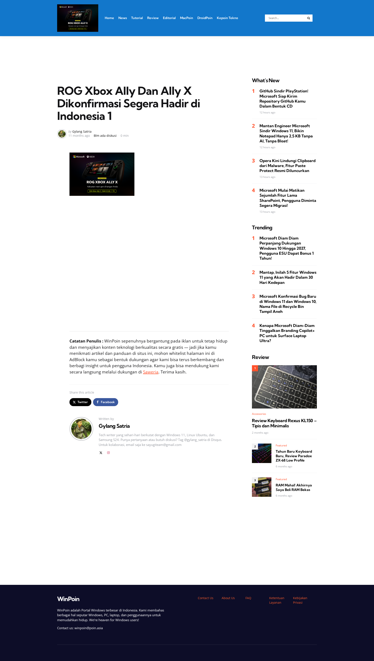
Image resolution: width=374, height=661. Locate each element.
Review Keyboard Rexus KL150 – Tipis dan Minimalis (284, 423)
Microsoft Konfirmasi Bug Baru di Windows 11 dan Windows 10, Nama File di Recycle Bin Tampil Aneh (288, 304)
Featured (281, 445)
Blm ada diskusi (105, 135)
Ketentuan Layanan (276, 600)
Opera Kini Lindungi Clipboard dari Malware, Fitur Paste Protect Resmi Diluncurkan (288, 165)
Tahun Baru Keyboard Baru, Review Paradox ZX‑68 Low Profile (294, 456)
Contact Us (205, 598)
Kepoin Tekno (227, 18)
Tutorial (137, 18)
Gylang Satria (82, 131)
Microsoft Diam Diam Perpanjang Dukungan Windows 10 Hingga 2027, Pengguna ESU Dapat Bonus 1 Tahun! (287, 248)
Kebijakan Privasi (300, 600)
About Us (228, 598)
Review (153, 18)
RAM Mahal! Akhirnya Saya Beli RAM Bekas (294, 487)
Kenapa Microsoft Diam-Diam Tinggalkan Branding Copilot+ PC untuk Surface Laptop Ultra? (287, 333)
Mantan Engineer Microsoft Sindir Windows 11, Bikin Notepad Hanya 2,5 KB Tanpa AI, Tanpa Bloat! (286, 133)
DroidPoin (205, 18)
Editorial (169, 18)
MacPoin (186, 18)
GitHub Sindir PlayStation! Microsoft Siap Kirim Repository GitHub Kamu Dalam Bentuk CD (284, 98)
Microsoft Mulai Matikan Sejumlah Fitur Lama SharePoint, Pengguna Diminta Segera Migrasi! (288, 198)
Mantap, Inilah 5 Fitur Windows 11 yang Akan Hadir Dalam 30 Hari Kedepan (288, 277)
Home (109, 18)
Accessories (259, 413)
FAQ (248, 598)
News (122, 18)
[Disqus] (149, 520)
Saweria (150, 372)
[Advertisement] (187, 51)
